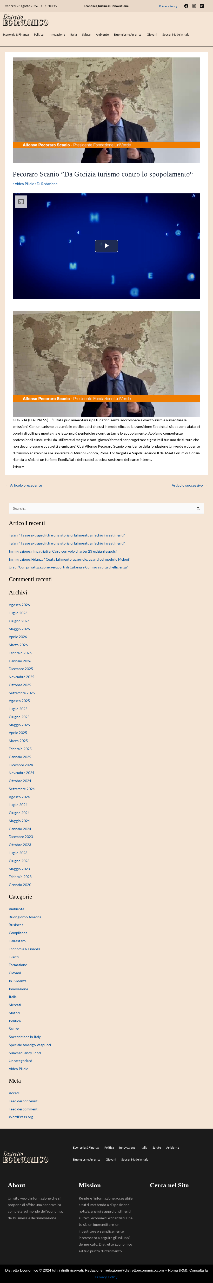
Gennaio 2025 (20, 757)
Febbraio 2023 (20, 876)
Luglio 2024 (18, 804)
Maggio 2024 (19, 821)
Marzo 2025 (18, 740)
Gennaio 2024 (20, 829)
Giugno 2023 (19, 861)
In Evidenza (17, 981)
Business (16, 924)
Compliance (18, 933)
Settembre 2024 (22, 789)
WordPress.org (21, 1117)
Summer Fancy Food (25, 1053)
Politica (39, 34)
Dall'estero (17, 941)
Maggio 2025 (19, 725)
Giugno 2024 (19, 812)
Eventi (14, 957)
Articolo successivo (189, 485)
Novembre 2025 (21, 677)
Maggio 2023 (19, 869)
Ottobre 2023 (20, 844)
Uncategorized (20, 1060)
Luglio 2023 (18, 852)
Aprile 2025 (18, 732)
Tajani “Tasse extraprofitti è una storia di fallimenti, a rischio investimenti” (67, 535)
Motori (14, 1013)
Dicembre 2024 (21, 765)
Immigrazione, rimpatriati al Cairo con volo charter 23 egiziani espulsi (63, 551)
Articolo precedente (24, 485)
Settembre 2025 (22, 693)
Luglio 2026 (18, 613)
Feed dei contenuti (23, 1101)
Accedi (14, 1093)
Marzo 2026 (18, 645)
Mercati (15, 1005)
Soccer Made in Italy (175, 34)
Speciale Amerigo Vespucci (30, 1045)
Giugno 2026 (19, 621)
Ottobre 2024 (20, 780)
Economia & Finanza (16, 34)
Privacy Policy (106, 1277)
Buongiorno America (128, 34)
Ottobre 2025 (20, 685)
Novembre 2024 (21, 772)
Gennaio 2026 (20, 661)
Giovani (152, 34)
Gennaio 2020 (20, 884)
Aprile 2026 (18, 636)
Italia (73, 34)
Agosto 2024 (19, 797)
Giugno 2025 (19, 717)
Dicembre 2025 (21, 668)
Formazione (18, 965)
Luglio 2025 (18, 708)
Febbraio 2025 (20, 749)
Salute (86, 34)
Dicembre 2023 (21, 836)
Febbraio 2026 (20, 653)
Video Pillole (24, 183)
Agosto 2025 (19, 700)
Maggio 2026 (19, 629)
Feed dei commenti (23, 1109)
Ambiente (102, 34)
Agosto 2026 (19, 605)
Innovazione (57, 34)
